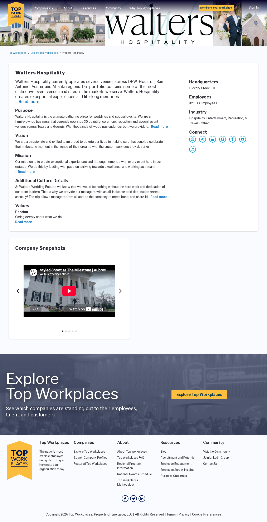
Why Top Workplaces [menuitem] (144, 8)
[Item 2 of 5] (66, 331)
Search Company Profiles (90, 457)
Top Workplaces (17, 52)
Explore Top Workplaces (44, 52)
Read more (29, 101)
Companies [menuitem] (42, 8)
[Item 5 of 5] (76, 331)
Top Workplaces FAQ (130, 457)
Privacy (184, 514)
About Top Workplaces (132, 451)
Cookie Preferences (207, 514)
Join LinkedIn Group (216, 457)
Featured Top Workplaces (90, 463)
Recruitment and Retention (178, 457)
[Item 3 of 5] (69, 331)
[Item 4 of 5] (72, 331)
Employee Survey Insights (177, 469)
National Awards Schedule (134, 474)
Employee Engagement (176, 463)
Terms (171, 514)
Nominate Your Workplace (216, 7)
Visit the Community (216, 451)
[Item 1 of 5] (62, 331)
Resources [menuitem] (88, 8)
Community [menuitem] (113, 8)
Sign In (254, 7)
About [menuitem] (68, 8)
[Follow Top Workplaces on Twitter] (133, 498)
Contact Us (210, 463)
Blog (163, 451)
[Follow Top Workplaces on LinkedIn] (142, 498)
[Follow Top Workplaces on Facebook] (125, 498)
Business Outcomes (174, 475)
